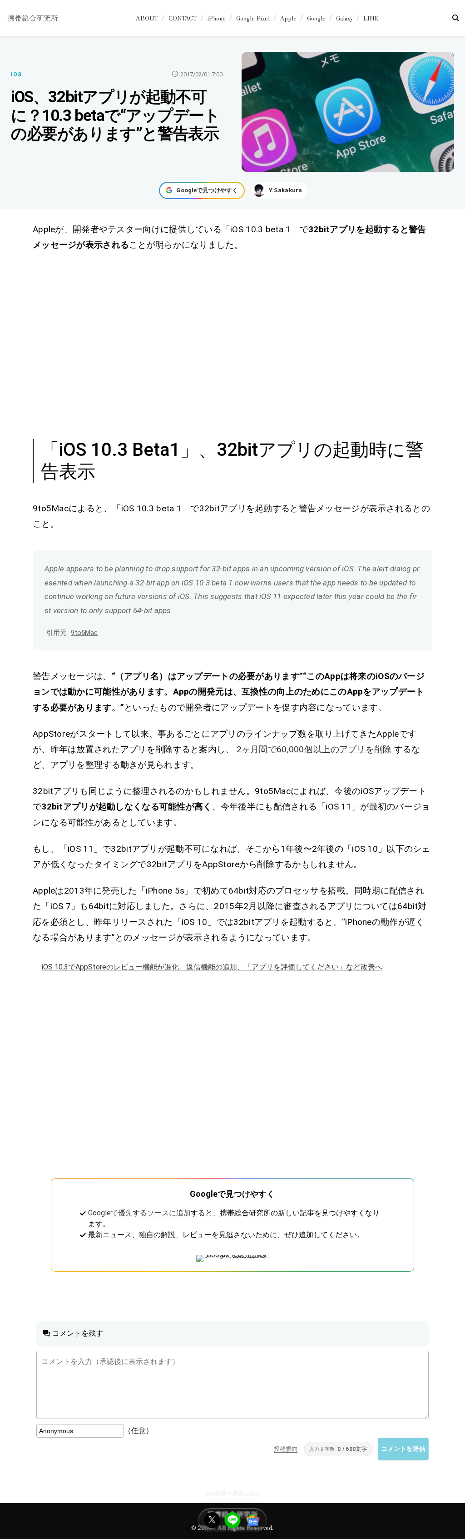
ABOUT (147, 18)
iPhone (217, 18)
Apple (288, 18)
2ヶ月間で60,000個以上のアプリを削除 (314, 749)
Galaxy (344, 18)
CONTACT (182, 18)
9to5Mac (84, 633)
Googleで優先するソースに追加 (139, 1213)
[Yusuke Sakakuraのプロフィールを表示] (279, 190)
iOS (16, 74)
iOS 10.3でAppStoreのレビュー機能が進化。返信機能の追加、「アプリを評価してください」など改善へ (212, 967)
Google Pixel (253, 18)
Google (316, 18)
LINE (370, 18)
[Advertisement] (232, 343)
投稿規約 (285, 1448)
